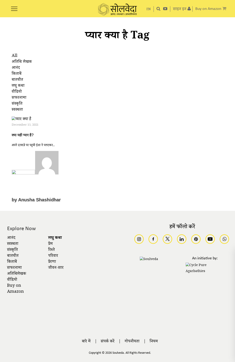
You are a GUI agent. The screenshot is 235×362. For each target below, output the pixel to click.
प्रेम (50, 244)
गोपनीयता (132, 342)
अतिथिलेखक (16, 274)
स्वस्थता (12, 244)
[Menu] (14, 6)
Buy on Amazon (15, 289)
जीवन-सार (56, 268)
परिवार (53, 256)
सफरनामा (14, 268)
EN (148, 9)
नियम (154, 342)
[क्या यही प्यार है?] (21, 120)
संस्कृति (12, 250)
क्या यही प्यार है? (23, 135)
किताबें (12, 262)
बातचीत (13, 256)
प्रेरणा (52, 262)
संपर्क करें (108, 342)
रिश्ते (51, 250)
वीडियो (12, 280)
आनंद (11, 238)
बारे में (86, 342)
